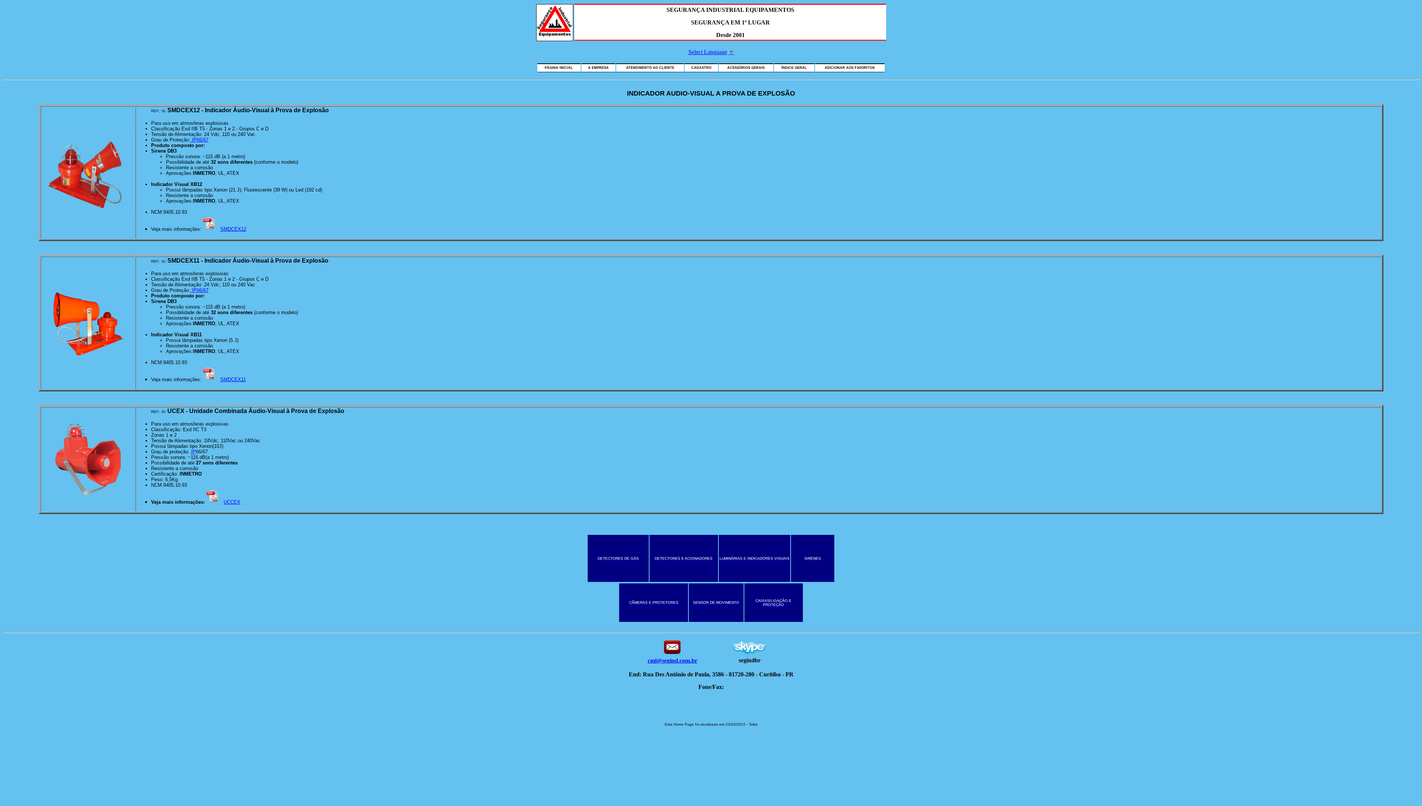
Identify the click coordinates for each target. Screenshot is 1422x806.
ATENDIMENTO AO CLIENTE (650, 68)
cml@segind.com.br (672, 660)
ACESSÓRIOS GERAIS (746, 68)
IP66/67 (199, 140)
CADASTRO (701, 68)
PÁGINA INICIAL (559, 68)
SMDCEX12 (233, 229)
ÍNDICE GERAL (794, 68)
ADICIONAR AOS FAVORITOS (850, 68)
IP (193, 451)
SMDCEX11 (233, 379)
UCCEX (232, 502)
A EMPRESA (598, 68)
